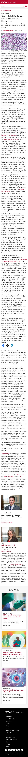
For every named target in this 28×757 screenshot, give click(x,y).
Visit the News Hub (7, 10)
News (7, 746)
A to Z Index (9, 732)
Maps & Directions (10, 719)
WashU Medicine (5, 453)
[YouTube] (15, 750)
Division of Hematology (11, 139)
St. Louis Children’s (8, 476)
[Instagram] (12, 750)
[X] (9, 750)
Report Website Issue (11, 739)
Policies (8, 744)
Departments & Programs (12, 730)
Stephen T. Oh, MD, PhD (8, 136)
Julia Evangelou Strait (8, 30)
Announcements (10, 735)
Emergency (9, 742)
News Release (5, 13)
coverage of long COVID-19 (16, 564)
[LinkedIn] (18, 750)
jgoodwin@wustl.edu (6, 522)
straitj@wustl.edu (6, 551)
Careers (8, 728)
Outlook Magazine (10, 737)
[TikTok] (22, 750)
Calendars (8, 721)
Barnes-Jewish (20, 474)
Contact (8, 723)
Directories (9, 716)
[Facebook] (6, 750)
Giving (7, 725)
